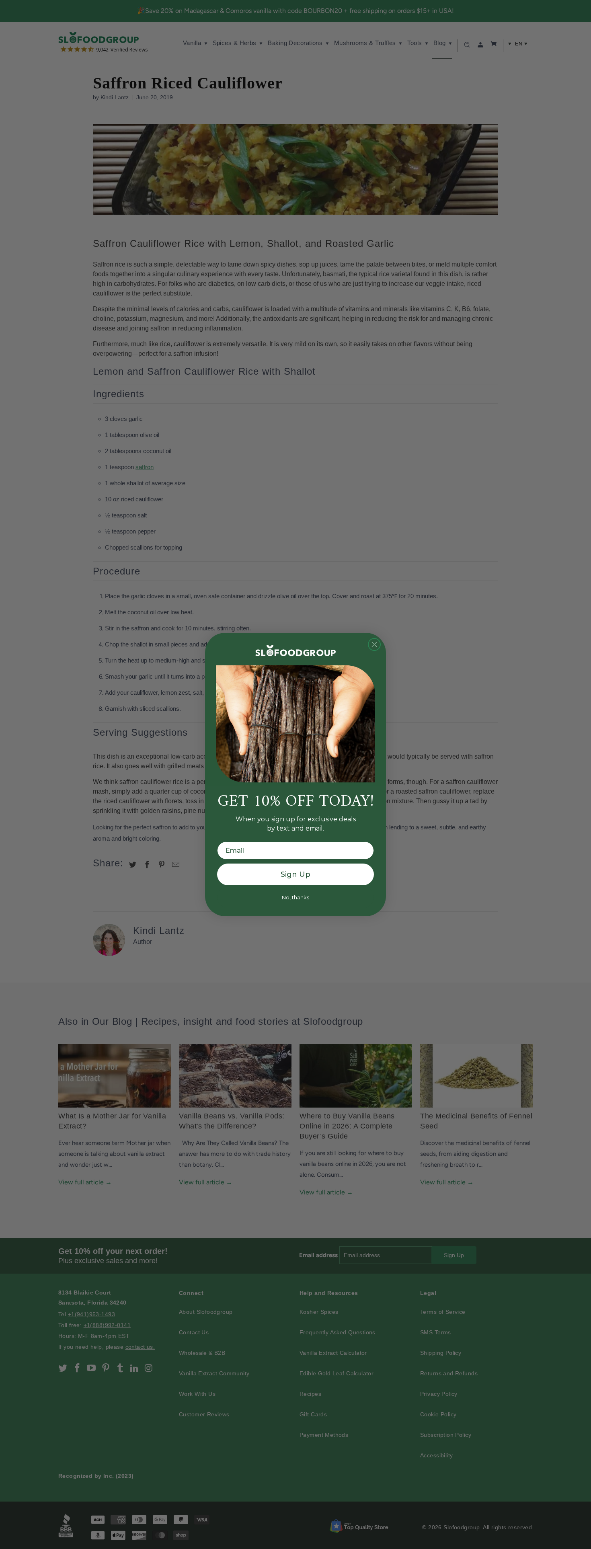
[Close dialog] (374, 644)
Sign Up (295, 874)
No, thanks (295, 897)
